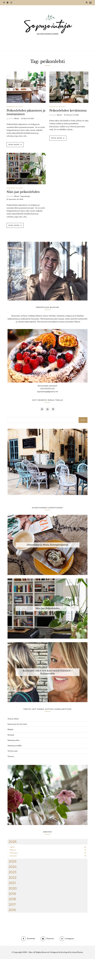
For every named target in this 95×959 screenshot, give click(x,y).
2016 (12, 910)
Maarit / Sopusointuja (22, 196)
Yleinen (11, 756)
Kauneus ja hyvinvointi (17, 724)
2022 (12, 877)
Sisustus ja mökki (15, 746)
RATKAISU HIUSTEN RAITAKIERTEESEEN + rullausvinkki (47, 672)
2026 (13, 842)
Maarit (16, 118)
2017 (12, 904)
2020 (13, 888)
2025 (12, 861)
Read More (13, 144)
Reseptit (11, 735)
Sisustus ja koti (15, 107)
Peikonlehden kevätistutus (68, 110)
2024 (13, 867)
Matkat (10, 729)
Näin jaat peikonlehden (23, 192)
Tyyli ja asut (12, 751)
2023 (12, 872)
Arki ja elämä (13, 719)
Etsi (83, 420)
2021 (12, 883)
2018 (12, 899)
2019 (12, 894)
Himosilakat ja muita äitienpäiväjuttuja (47, 544)
